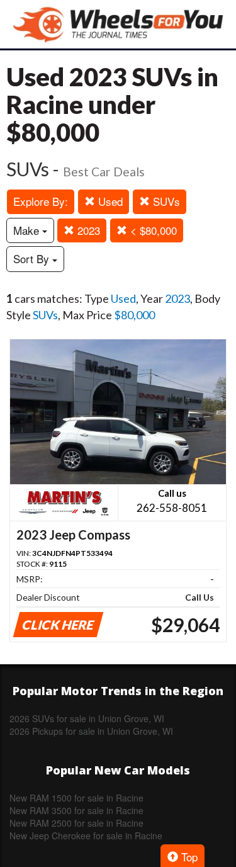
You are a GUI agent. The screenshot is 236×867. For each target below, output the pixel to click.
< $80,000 (152, 230)
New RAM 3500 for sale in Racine (76, 810)
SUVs (165, 201)
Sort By (32, 258)
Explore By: (40, 201)
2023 (87, 230)
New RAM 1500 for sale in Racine (76, 797)
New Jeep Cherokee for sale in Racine (85, 835)
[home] (118, 24)
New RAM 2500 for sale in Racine (76, 823)
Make (27, 230)
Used (109, 201)
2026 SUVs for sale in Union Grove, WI (86, 718)
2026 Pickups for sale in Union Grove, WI (91, 731)
